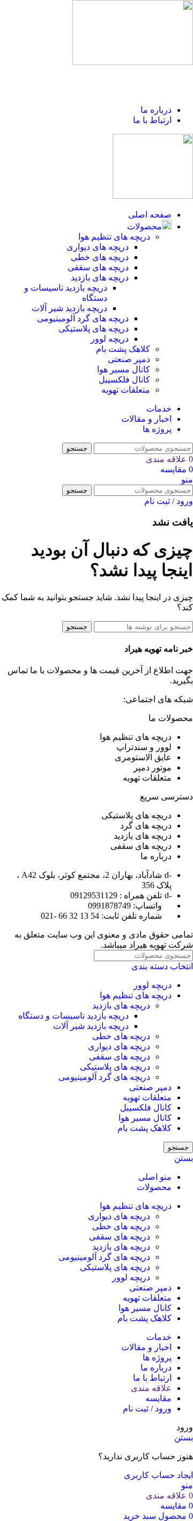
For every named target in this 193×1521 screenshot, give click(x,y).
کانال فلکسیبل (124, 379)
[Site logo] (132, 62)
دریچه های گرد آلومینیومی (83, 318)
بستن (183, 1158)
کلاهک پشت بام (123, 349)
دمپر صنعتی (129, 359)
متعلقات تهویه (125, 389)
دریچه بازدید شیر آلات (69, 308)
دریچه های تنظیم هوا (114, 236)
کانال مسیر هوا (123, 369)
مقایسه (158, 1398)
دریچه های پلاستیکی (93, 328)
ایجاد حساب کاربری (158, 1475)
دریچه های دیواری (97, 246)
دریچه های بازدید (100, 277)
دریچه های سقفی (98, 267)
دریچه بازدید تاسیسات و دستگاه (73, 1015)
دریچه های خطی (100, 257)
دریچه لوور (110, 338)
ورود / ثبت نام (147, 1408)
